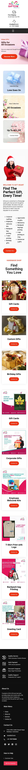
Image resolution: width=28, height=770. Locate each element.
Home (6, 711)
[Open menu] (13, 30)
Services (7, 716)
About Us (7, 714)
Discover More (9, 56)
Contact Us (10, 251)
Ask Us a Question (10, 763)
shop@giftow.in (11, 735)
